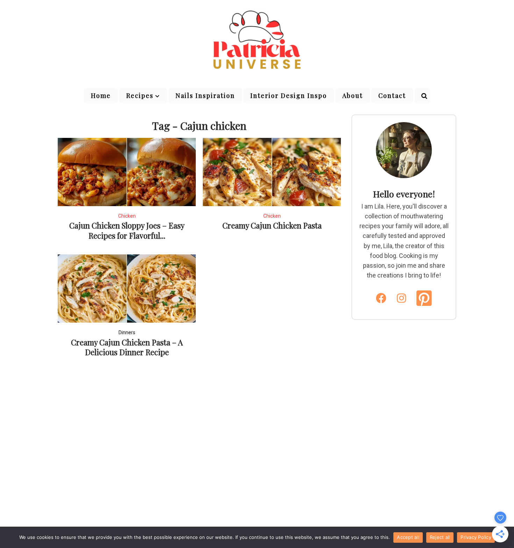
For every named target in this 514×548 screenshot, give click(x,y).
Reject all (440, 537)
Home (101, 95)
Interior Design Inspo (288, 95)
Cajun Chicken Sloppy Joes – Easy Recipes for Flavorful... (127, 230)
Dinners (127, 332)
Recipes (140, 95)
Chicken (127, 216)
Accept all (408, 537)
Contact (392, 95)
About (352, 95)
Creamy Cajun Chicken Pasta (272, 225)
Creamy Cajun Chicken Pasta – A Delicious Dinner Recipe (127, 347)
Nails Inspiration (205, 95)
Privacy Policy (476, 537)
